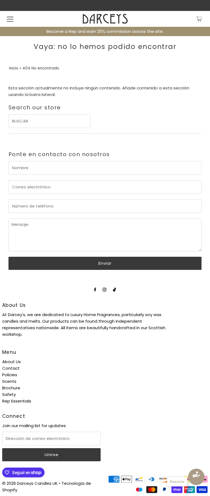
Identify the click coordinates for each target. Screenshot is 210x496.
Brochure (11, 388)
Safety (9, 394)
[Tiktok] (114, 289)
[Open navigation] (10, 18)
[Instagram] (104, 289)
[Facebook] (95, 289)
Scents (9, 381)
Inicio (13, 68)
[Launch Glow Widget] (196, 477)
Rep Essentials (16, 401)
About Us (11, 361)
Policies (9, 375)
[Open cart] (199, 18)
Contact (11, 368)
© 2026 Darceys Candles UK (30, 483)
